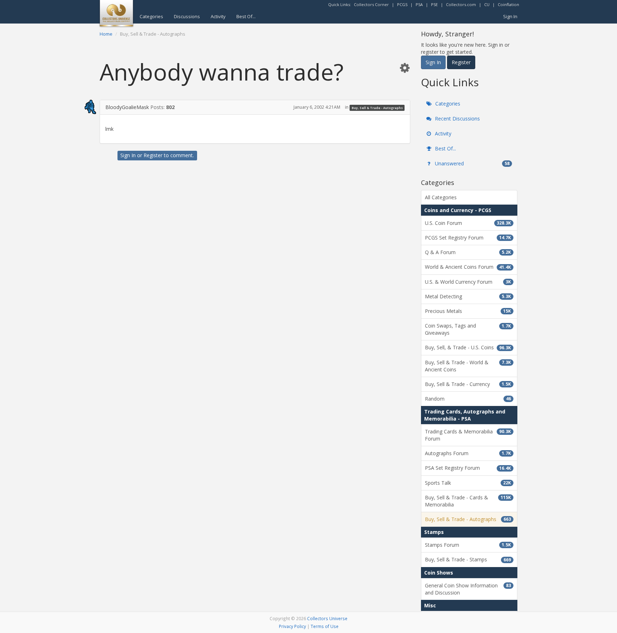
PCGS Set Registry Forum (468, 237)
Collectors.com (461, 4)
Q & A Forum (468, 252)
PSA (419, 4)
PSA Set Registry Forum (468, 467)
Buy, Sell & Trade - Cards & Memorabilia (468, 501)
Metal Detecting (468, 296)
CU (487, 4)
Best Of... (246, 16)
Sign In (510, 16)
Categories (151, 16)
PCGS (402, 4)
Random (468, 398)
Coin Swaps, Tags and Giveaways (468, 329)
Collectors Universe (327, 618)
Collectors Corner (371, 4)
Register (153, 155)
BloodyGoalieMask (127, 107)
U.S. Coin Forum (468, 223)
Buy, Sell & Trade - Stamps (468, 559)
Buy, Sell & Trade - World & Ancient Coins (468, 366)
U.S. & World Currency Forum (468, 281)
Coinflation (508, 4)
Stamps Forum (468, 544)
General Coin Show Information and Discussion (468, 589)
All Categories (441, 197)
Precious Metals (468, 311)
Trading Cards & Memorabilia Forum (468, 435)
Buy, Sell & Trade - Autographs (377, 107)
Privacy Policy (292, 626)
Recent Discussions (456, 118)
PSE (434, 4)
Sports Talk (468, 482)
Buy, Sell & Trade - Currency (468, 384)
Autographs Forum (468, 453)
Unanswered (471, 163)
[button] (404, 67)
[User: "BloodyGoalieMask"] (82, 107)
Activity (218, 16)
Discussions (187, 16)
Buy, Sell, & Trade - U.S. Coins (468, 347)
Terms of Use (324, 626)
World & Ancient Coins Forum (468, 266)
